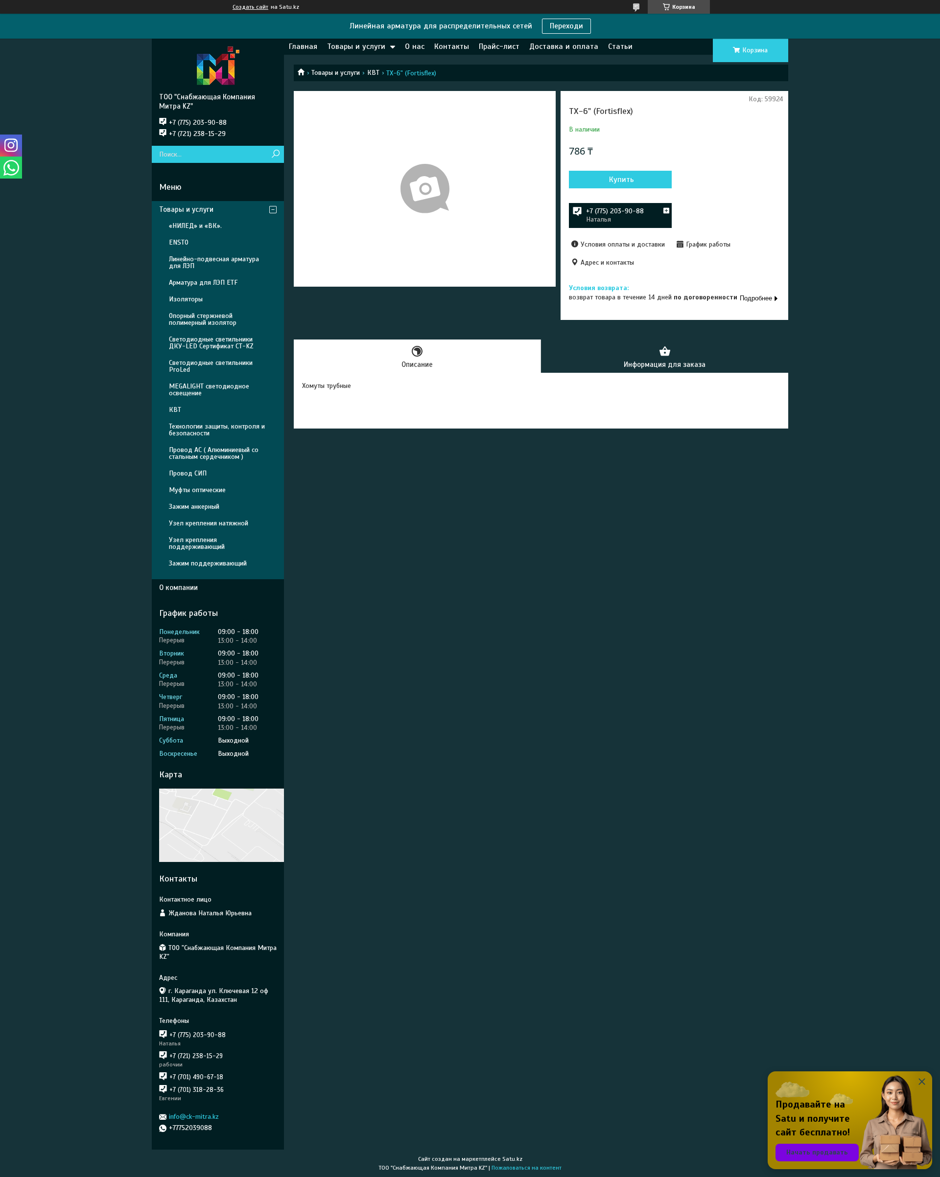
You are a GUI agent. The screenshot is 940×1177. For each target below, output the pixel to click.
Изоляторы (186, 299)
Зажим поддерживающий (208, 563)
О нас (414, 46)
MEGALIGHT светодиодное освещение (209, 389)
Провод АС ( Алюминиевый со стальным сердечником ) (213, 453)
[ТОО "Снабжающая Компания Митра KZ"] (218, 65)
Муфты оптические (197, 490)
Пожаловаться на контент (527, 1167)
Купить (621, 179)
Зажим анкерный (194, 506)
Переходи (566, 26)
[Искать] (275, 154)
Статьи (620, 46)
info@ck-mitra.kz (194, 1116)
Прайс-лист (499, 46)
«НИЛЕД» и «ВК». (195, 226)
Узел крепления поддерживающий (197, 543)
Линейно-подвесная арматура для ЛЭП (214, 262)
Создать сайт (250, 6)
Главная (303, 46)
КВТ (373, 72)
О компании (178, 587)
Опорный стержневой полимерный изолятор (202, 319)
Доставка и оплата (563, 46)
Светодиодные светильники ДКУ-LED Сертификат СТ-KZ (211, 342)
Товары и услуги (356, 46)
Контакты (451, 46)
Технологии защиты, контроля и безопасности (217, 429)
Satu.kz (512, 1158)
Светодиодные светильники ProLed (211, 366)
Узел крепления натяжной (208, 523)
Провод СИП (188, 473)
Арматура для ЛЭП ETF (203, 282)
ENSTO (178, 242)
